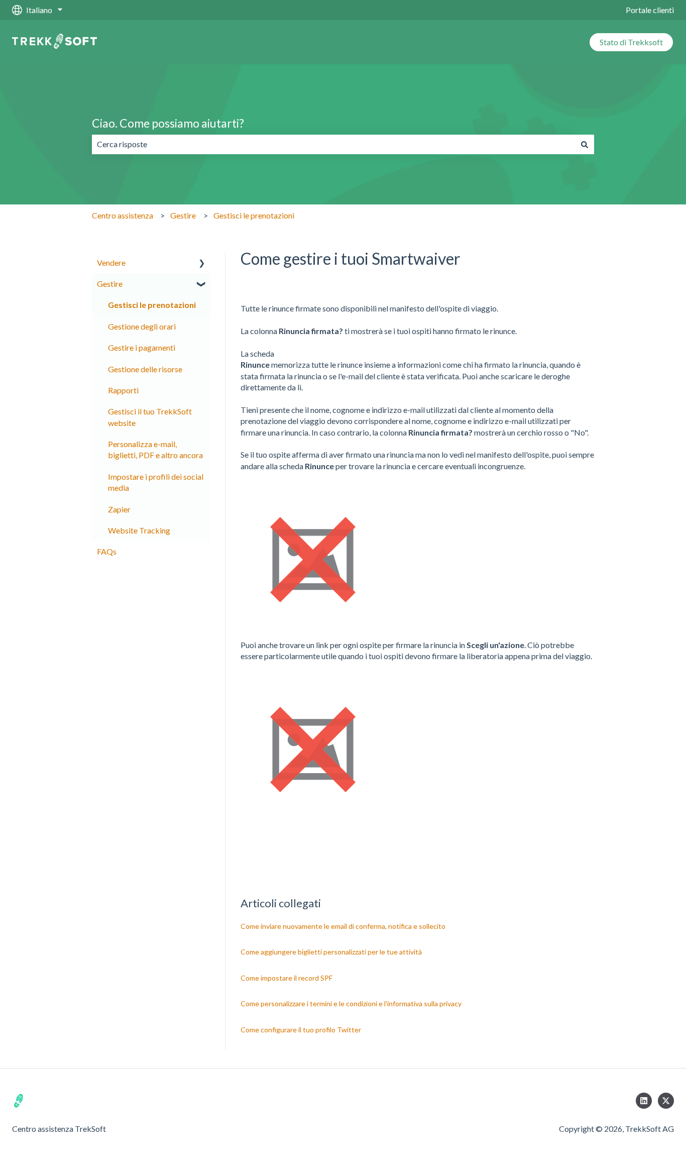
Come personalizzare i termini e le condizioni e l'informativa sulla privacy (351, 1003)
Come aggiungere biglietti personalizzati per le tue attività (331, 951)
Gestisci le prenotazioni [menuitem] (152, 304)
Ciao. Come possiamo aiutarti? (168, 123)
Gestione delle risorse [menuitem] (145, 369)
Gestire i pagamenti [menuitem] (141, 347)
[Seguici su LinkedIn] (644, 1101)
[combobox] (333, 144)
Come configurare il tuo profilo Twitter (301, 1029)
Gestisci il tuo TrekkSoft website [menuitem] (150, 416)
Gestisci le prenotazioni (253, 215)
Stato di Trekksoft (631, 42)
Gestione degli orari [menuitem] (142, 326)
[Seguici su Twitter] (666, 1101)
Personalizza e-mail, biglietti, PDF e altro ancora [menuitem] (155, 449)
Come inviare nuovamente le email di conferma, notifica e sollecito (343, 926)
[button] (202, 263)
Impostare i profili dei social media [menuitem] (155, 482)
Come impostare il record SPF (286, 978)
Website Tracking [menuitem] (139, 530)
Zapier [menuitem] (119, 509)
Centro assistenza (122, 215)
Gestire (183, 215)
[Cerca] (584, 144)
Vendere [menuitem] (111, 262)
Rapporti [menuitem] (123, 390)
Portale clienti (650, 10)
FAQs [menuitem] (107, 551)
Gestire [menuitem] (110, 283)
